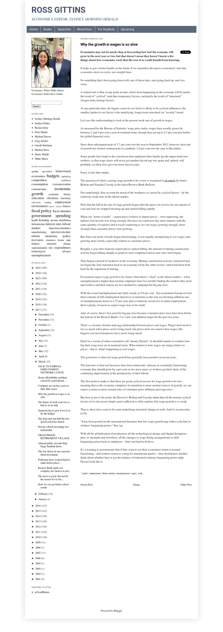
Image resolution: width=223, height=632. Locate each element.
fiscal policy (42, 210)
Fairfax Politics (42, 123)
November (44, 319)
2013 (38, 521)
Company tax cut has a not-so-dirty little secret (53, 387)
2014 (38, 516)
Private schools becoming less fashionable (53, 428)
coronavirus (39, 189)
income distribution (60, 220)
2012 (38, 526)
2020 (38, 294)
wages (134, 473)
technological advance (51, 251)
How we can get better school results (53, 485)
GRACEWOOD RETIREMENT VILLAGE (53, 436)
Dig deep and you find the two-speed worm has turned (54, 420)
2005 (38, 563)
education (38, 198)
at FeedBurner (42, 592)
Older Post (186, 484)
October (43, 324)
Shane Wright (42, 154)
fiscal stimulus (62, 211)
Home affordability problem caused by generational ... (52, 379)
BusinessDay (41, 127)
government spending (51, 215)
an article (170, 180)
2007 (38, 552)
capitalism (66, 176)
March (42, 361)
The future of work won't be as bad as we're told (54, 403)
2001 (38, 579)
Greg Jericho (41, 141)
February (43, 493)
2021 (38, 288)
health (35, 220)
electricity (66, 198)
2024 (38, 273)
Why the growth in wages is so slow (109, 44)
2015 (38, 510)
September (44, 330)
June (41, 345)
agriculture (47, 171)
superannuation (39, 247)
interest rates (54, 224)
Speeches (64, 29)
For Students (106, 29)
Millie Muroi (41, 158)
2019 (38, 299)
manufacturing (39, 232)
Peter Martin (41, 132)
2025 (38, 267)
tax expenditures (60, 247)
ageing (35, 171)
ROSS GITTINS (59, 10)
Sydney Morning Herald (47, 118)
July (41, 340)
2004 (38, 568)
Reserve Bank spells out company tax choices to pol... (54, 469)
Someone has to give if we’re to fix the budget (54, 412)
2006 (38, 558)
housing (44, 220)
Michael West (42, 149)
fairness (67, 206)
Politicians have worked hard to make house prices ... (54, 461)
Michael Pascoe (43, 136)
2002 (38, 573)
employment (95, 473)
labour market (108, 473)
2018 (38, 304)
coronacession (62, 184)
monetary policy (58, 236)
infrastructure (38, 224)
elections (52, 198)
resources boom (55, 240)
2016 (38, 505)
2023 (38, 278)
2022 (38, 283)
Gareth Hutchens (43, 145)
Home (34, 29)
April (42, 356)
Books (48, 29)
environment (40, 206)
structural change (59, 243)
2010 (38, 537)
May (41, 351)
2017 (38, 309)
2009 (38, 542)
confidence (66, 180)
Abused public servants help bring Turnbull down (52, 444)
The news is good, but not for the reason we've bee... (53, 477)
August (43, 335)
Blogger (118, 610)
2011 (38, 532)
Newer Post (86, 484)
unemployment (123, 473)
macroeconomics (60, 228)
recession (37, 240)
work (140, 473)
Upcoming (127, 29)
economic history (60, 194)
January (43, 499)
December (44, 314)
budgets (53, 175)
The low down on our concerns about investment (54, 453)
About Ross (84, 29)
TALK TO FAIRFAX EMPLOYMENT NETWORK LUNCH (51, 369)
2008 (38, 547)
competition (39, 180)
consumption (40, 184)
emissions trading (41, 202)
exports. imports (55, 206)
